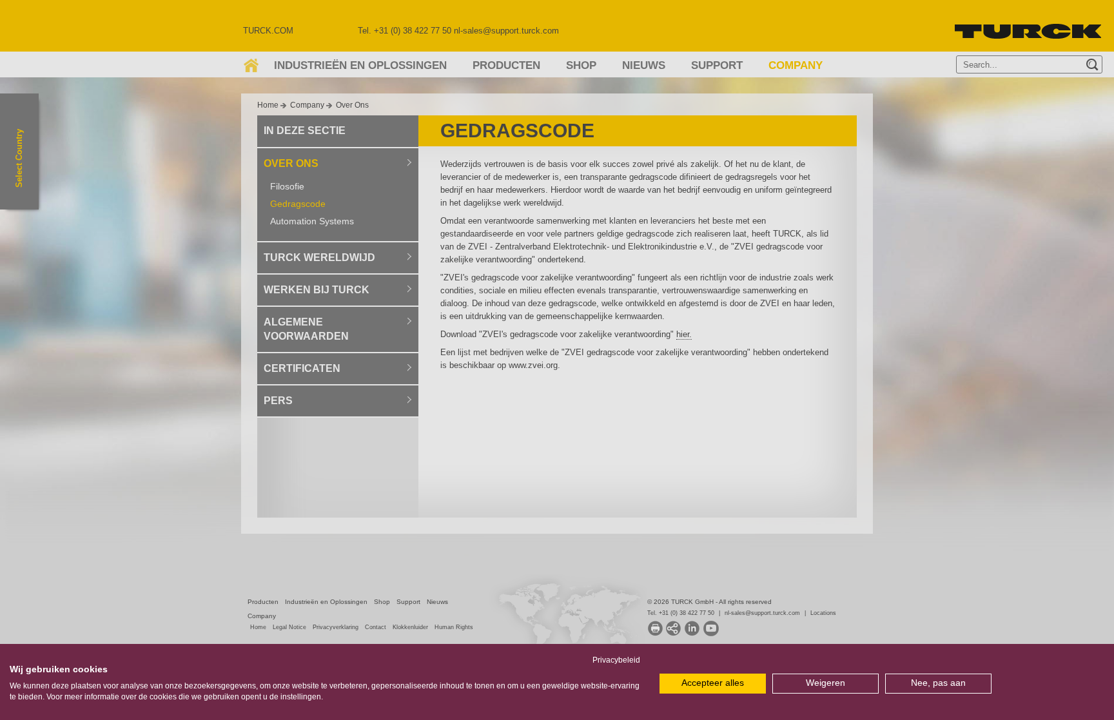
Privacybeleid (616, 660)
